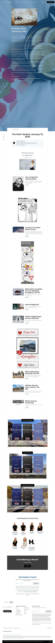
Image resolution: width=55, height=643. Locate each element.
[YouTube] (10, 607)
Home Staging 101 (32, 304)
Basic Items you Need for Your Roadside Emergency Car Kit (33, 291)
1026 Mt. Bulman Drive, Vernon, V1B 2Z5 (32, 387)
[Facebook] (3, 607)
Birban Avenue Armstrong (31, 402)
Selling (25, 611)
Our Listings (17, 609)
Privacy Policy (49, 628)
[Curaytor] (7, 612)
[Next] (44, 433)
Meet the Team (18, 613)
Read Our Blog (26, 607)
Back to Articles (16, 129)
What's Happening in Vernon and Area (33, 317)
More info (43, 641)
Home (17, 607)
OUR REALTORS (17, 2)
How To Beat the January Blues (31, 178)
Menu (44, 2)
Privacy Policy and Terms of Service (31, 591)
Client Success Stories (19, 614)
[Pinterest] (8, 607)
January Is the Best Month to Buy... (32, 228)
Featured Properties (24, 2)
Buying (25, 613)
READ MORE (27, 236)
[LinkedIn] (6, 607)
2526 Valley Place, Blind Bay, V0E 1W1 (32, 373)
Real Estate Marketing (32, 2)
